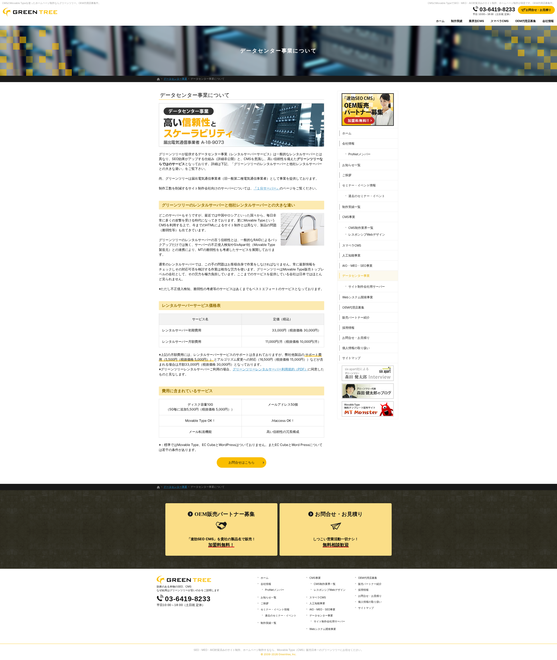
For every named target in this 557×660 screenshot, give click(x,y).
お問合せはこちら (241, 462)
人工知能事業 (351, 255)
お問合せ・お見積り (356, 337)
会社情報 (348, 143)
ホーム (346, 133)
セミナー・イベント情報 (359, 185)
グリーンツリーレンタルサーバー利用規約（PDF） (270, 369)
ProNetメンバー (359, 154)
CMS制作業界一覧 (360, 228)
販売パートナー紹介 (356, 317)
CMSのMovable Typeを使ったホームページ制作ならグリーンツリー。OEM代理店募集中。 (51, 3)
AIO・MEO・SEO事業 (357, 265)
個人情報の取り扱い (356, 348)
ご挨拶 (346, 175)
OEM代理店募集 (353, 307)
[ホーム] (158, 79)
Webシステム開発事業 (357, 297)
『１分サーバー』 (266, 188)
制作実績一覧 (351, 207)
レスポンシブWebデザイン (366, 234)
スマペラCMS (351, 245)
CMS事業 (348, 217)
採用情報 (348, 327)
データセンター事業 (356, 275)
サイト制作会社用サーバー (366, 286)
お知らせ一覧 (351, 165)
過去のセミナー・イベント (366, 196)
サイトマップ (351, 358)
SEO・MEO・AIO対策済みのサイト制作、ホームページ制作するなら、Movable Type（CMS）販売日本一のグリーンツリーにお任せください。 (279, 650)
